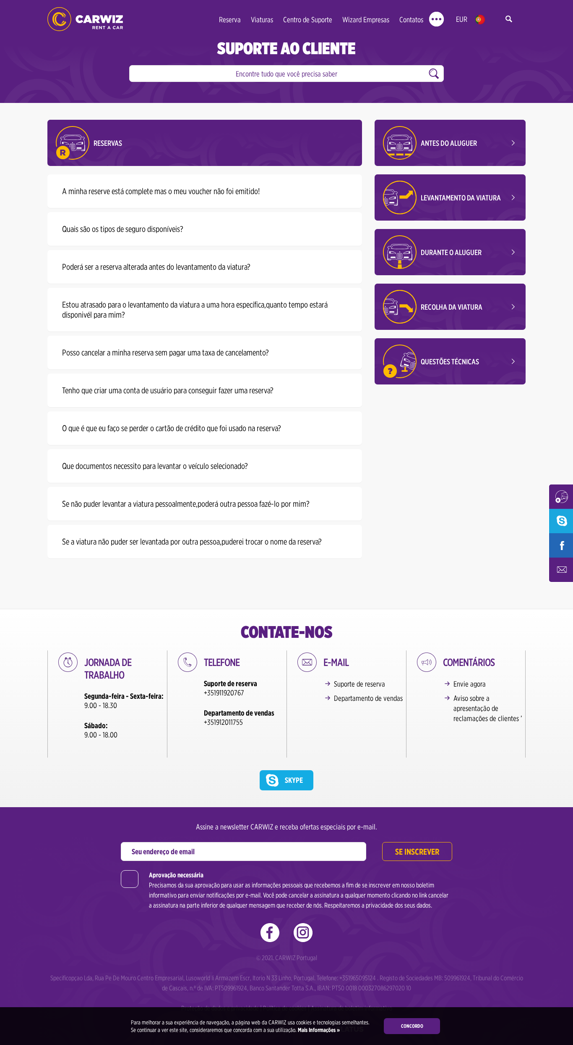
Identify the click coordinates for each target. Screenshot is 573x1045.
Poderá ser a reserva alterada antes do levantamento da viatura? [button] (156, 267)
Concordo (412, 1026)
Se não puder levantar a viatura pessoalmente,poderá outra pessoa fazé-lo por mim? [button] (186, 504)
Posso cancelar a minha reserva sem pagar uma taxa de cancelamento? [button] (165, 352)
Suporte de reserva (359, 683)
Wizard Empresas (365, 19)
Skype (294, 780)
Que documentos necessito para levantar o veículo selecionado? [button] (155, 466)
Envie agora (469, 683)
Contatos (411, 19)
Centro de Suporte (307, 19)
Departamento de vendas (368, 698)
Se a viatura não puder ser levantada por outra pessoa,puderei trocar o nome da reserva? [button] (192, 542)
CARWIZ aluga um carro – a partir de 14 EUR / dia (85, 19)
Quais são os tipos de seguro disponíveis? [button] (122, 229)
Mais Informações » (318, 1030)
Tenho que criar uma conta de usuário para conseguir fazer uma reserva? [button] (167, 390)
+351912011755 (223, 722)
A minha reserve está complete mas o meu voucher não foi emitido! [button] (161, 191)
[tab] (204, 191)
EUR (461, 19)
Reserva (230, 19)
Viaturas (262, 19)
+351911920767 (224, 692)
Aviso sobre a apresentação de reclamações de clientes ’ (487, 708)
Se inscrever (417, 852)
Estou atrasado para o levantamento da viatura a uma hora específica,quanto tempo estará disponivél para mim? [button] (195, 310)
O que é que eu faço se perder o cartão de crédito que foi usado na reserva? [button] (171, 428)
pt (480, 19)
